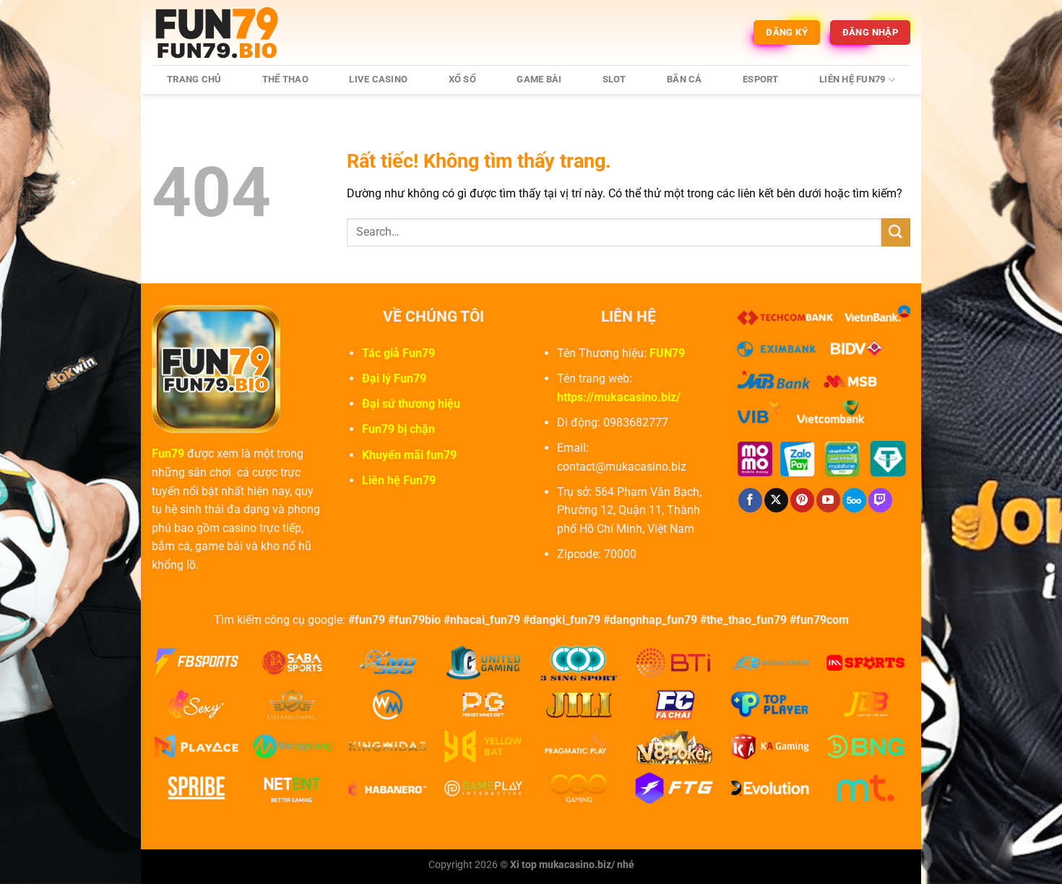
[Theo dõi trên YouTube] (828, 500)
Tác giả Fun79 (398, 353)
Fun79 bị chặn (398, 429)
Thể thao (285, 79)
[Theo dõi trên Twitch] (880, 500)
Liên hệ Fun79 (852, 79)
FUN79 (667, 353)
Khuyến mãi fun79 (409, 455)
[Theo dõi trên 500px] (854, 500)
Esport (761, 79)
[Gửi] (895, 232)
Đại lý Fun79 (394, 378)
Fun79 (168, 453)
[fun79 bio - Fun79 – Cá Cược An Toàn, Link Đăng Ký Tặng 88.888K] (224, 32)
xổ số (462, 79)
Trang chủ (194, 79)
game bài (539, 79)
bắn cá (684, 79)
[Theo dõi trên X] (776, 500)
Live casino (378, 79)
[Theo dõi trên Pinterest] (802, 500)
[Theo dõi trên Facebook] (750, 500)
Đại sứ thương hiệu (411, 404)
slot (614, 79)
